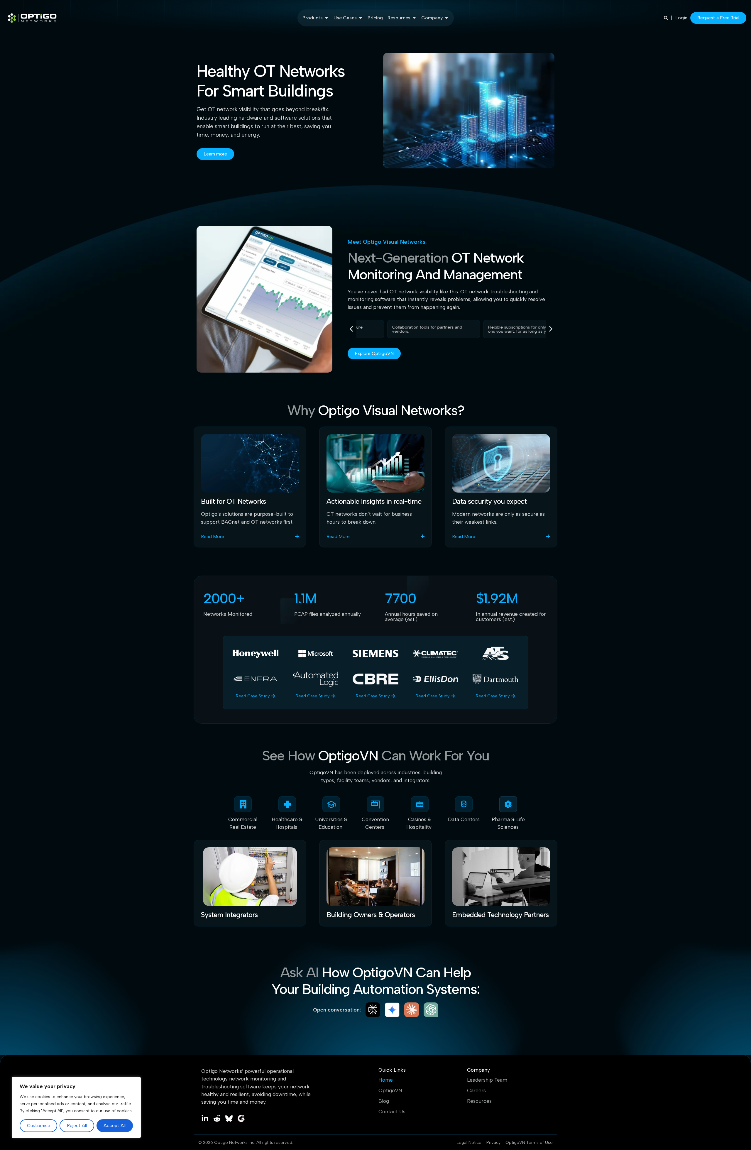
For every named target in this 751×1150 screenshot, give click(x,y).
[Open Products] (326, 17)
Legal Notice (469, 1142)
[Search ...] (666, 18)
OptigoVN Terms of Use (529, 1142)
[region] (76, 1107)
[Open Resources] (414, 17)
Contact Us (391, 1112)
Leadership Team (487, 1080)
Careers (476, 1090)
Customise (38, 1125)
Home (385, 1080)
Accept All (115, 1125)
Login (681, 18)
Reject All (77, 1125)
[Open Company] (446, 17)
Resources (479, 1101)
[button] (351, 328)
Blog (383, 1101)
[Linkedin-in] (205, 1118)
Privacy (493, 1142)
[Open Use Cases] (360, 17)
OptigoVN (390, 1090)
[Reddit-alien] (217, 1118)
